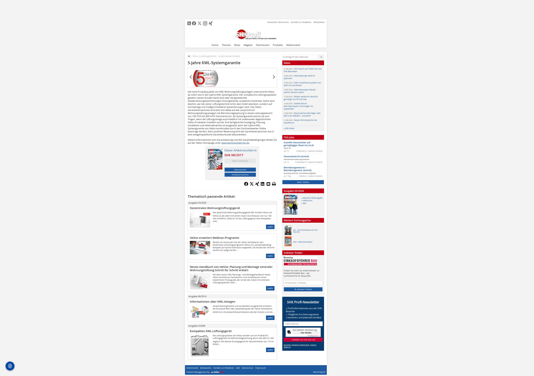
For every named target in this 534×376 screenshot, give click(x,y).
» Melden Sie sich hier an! (303, 339)
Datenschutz (247, 368)
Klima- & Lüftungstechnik (204, 56)
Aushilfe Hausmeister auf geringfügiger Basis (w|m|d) (299, 144)
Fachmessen (263, 45)
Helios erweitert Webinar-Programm (214, 238)
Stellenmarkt (293, 45)
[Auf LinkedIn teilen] (263, 185)
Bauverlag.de (319, 372)
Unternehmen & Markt (229, 56)
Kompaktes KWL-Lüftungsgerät (211, 331)
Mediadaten (319, 22)
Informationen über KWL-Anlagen (212, 301)
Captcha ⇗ (313, 336)
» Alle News (289, 128)
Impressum (260, 368)
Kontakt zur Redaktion (301, 22)
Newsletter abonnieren (278, 22)
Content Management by (198, 372)
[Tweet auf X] (251, 185)
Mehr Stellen (303, 182)
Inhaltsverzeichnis (240, 174)
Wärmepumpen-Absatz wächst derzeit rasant (300, 91)
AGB (238, 368)
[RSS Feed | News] (189, 23)
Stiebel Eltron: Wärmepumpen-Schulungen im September (298, 106)
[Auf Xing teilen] (257, 185)
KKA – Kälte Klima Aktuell (302, 242)
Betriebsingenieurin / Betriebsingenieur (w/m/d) (298, 169)
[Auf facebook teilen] (246, 185)
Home (215, 45)
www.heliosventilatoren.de (235, 142)
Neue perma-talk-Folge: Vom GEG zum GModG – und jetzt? (302, 114)
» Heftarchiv (306, 200)
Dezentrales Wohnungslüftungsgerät (215, 208)
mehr (270, 226)
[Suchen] (321, 57)
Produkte (278, 45)
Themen (226, 45)
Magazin (248, 45)
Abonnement (240, 169)
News (237, 45)
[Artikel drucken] (274, 183)
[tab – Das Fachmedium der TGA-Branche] (289, 230)
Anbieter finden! (304, 289)
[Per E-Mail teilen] (268, 183)
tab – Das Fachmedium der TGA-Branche (305, 231)
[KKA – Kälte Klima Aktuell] (289, 241)
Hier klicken (306, 332)
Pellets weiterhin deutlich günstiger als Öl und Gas (301, 97)
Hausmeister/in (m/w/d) (296, 156)
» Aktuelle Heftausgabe (312, 198)
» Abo (303, 203)
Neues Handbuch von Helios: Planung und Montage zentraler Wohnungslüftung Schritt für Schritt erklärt (231, 268)
